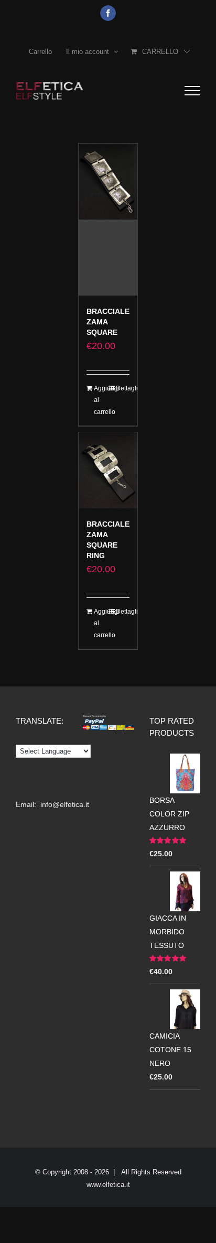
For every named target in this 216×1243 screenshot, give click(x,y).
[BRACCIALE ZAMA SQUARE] (108, 220)
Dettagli (122, 388)
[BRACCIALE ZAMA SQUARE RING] (108, 470)
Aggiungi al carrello (100, 400)
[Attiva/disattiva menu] (192, 90)
